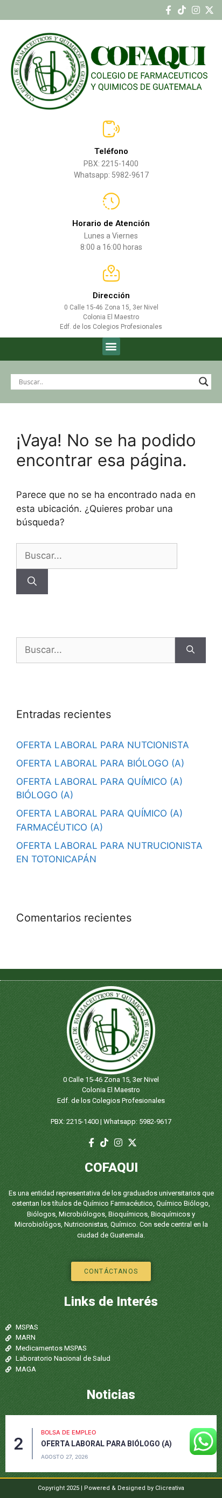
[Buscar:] (96, 555)
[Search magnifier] (203, 381)
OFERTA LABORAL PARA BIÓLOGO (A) (100, 763)
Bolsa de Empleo (68, 1432)
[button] (111, 346)
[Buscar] (32, 582)
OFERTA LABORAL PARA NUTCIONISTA (102, 745)
